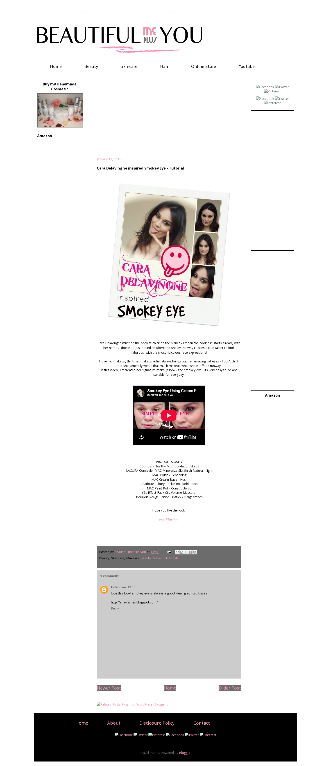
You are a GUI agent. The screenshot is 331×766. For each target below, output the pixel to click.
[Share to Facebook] (190, 552)
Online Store (203, 66)
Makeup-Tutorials (165, 558)
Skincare (129, 66)
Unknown (118, 587)
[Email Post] (169, 552)
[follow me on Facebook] (265, 87)
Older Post (230, 688)
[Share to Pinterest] (194, 552)
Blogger (184, 752)
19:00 (131, 587)
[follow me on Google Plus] (265, 98)
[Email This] (177, 552)
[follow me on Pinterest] (272, 91)
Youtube (247, 66)
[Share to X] (186, 552)
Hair (164, 66)
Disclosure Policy (157, 723)
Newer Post (109, 688)
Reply (115, 608)
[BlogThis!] (181, 552)
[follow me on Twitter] (282, 87)
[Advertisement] (169, 118)
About (113, 723)
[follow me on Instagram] (272, 103)
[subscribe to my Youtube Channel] (282, 98)
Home (56, 66)
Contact (201, 723)
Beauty (91, 66)
